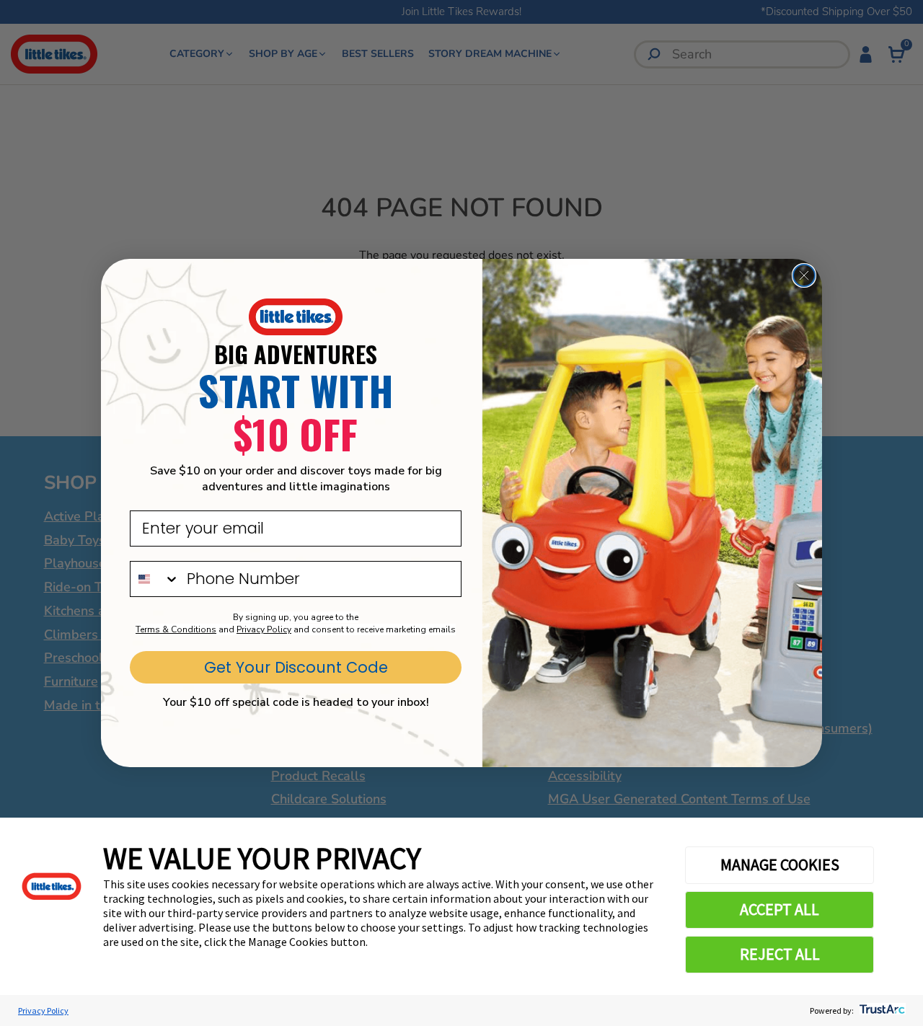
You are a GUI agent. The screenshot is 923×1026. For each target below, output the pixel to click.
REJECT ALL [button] (780, 954)
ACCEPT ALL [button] (779, 909)
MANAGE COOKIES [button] (779, 864)
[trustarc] (881, 1010)
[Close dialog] (804, 275)
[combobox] (155, 579)
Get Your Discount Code (296, 667)
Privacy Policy (43, 1010)
